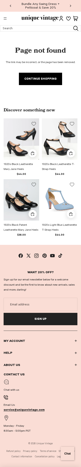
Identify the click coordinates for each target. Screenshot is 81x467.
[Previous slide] (11, 6)
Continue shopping (40, 79)
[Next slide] (70, 6)
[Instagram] (36, 255)
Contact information (21, 457)
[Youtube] (52, 255)
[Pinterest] (44, 255)
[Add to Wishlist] (33, 123)
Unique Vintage (44, 443)
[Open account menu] (61, 18)
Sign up (40, 319)
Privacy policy (30, 451)
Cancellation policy (44, 457)
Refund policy (13, 451)
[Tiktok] (60, 255)
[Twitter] (28, 255)
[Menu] (5, 18)
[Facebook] (20, 255)
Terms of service (48, 451)
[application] (67, 453)
